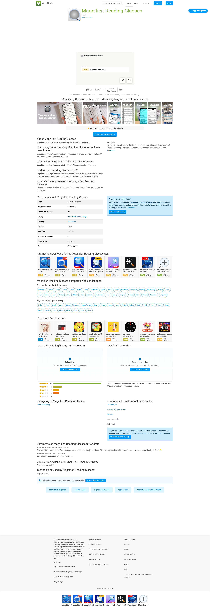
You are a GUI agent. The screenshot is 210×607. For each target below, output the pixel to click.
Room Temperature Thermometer (113, 334)
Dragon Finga (58, 582)
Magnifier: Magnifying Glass (113, 269)
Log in (169, 3)
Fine (75, 310)
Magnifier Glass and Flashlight (96, 269)
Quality (47, 310)
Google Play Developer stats (98, 549)
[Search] (121, 3)
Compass (126, 334)
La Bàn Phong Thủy (96, 334)
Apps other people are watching (149, 490)
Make (68, 310)
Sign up (157, 3)
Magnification (86, 305)
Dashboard (146, 3)
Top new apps (80, 490)
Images (110, 305)
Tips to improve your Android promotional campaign (138, 576)
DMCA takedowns (130, 559)
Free (47, 305)
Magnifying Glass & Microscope (147, 269)
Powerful (90, 295)
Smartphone (42, 290)
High (145, 305)
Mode (61, 310)
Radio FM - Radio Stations (62, 334)
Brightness (94, 290)
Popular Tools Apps (101, 490)
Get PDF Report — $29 (117, 212)
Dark (137, 295)
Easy (95, 305)
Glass (117, 290)
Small (82, 295)
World (40, 310)
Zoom (47, 295)
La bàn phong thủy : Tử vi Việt (79, 334)
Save (68, 295)
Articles (126, 564)
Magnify (122, 295)
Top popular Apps (95, 559)
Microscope (153, 295)
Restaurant (99, 295)
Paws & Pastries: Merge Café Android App (68, 572)
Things (144, 295)
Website (110, 414)
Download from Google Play (105, 134)
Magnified (163, 295)
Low (152, 305)
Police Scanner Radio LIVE (164, 334)
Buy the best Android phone (98, 564)
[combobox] (111, 3)
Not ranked (72, 222)
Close (89, 310)
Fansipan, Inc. (58, 318)
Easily (115, 295)
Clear (54, 310)
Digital (124, 305)
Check (72, 290)
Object (51, 290)
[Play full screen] (129, 80)
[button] (140, 419)
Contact (127, 544)
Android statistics (95, 544)
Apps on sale (123, 490)
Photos (61, 295)
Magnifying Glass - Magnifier (79, 269)
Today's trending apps (57, 490)
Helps (58, 290)
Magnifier (124, 290)
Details (54, 305)
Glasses (160, 290)
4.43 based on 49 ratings (77, 217)
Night (79, 290)
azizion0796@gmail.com (116, 409)
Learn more (131, 208)
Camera (130, 295)
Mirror (166, 305)
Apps (129, 3)
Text (40, 295)
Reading (142, 290)
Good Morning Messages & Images (147, 334)
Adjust (102, 290)
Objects (68, 305)
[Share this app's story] (122, 80)
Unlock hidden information (70, 369)
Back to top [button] (204, 587)
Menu (65, 290)
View (159, 305)
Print (82, 310)
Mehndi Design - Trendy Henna (45, 334)
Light (40, 305)
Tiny (108, 295)
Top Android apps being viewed (64, 566)
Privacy (126, 549)
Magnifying (151, 290)
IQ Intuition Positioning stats (63, 577)
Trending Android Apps (96, 554)
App (54, 295)
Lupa (117, 305)
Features (76, 305)
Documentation (129, 554)
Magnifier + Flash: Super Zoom (62, 269)
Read (167, 290)
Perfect (131, 305)
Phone (103, 305)
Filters (86, 290)
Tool (138, 305)
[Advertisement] (102, 37)
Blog (125, 569)
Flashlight (133, 290)
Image (61, 305)
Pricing (136, 3)
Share (75, 295)
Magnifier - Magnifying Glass (45, 269)
